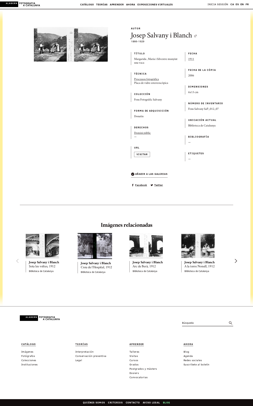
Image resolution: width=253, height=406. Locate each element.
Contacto (133, 402)
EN (242, 4)
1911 (191, 59)
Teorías (102, 4)
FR (247, 4)
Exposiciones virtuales (155, 4)
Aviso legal (151, 402)
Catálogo (87, 4)
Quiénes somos (94, 402)
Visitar (142, 154)
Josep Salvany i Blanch (161, 36)
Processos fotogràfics (146, 79)
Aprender (117, 4)
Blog (166, 402)
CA (232, 4)
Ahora (130, 4)
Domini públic (142, 133)
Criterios (115, 402)
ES (237, 4)
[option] (49, 252)
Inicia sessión (218, 4)
